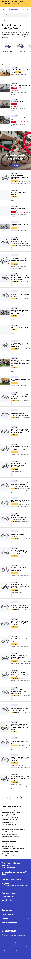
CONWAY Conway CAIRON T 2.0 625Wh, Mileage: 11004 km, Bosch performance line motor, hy (20, 363)
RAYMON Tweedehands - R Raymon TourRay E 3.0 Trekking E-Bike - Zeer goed (20, 277)
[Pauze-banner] (25, 3)
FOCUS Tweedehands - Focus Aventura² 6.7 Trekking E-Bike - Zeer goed (20, 758)
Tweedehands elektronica (9, 841)
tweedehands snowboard (9, 834)
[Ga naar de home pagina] (14, 9)
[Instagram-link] (10, 900)
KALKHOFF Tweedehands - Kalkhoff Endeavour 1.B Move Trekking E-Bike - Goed (20, 708)
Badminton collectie (8, 844)
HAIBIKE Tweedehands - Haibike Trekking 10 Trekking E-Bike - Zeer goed (20, 177)
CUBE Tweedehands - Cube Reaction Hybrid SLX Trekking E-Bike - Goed (20, 586)
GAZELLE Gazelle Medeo (18, 101)
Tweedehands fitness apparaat (11, 812)
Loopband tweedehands (9, 824)
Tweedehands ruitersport (9, 810)
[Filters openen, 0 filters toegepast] (4, 60)
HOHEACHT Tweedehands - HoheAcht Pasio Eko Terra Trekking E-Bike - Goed (19, 517)
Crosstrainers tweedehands (10, 817)
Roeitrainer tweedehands (9, 819)
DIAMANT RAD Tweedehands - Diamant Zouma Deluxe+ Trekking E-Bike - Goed (20, 448)
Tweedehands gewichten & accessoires (13, 829)
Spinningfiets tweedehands (10, 815)
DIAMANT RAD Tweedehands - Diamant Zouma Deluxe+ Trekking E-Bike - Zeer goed (20, 605)
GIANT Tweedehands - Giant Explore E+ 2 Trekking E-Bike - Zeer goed (20, 622)
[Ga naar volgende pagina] (22, 798)
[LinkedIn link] (14, 900)
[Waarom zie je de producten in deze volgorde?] (2, 64)
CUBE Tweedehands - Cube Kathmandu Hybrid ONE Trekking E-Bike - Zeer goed (19, 413)
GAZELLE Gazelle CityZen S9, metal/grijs (19, 224)
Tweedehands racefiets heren (11, 846)
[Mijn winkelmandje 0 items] (27, 10)
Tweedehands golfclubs (9, 831)
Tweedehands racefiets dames (11, 856)
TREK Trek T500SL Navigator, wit (20, 118)
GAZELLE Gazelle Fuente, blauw (20, 85)
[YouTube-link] (6, 900)
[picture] (5, 72)
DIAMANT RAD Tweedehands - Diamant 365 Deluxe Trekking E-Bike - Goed (20, 294)
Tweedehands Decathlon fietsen (7, 52)
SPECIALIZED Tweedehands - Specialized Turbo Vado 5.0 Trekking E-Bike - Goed (20, 465)
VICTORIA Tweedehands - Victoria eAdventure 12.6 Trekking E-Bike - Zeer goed (19, 241)
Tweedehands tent (7, 822)
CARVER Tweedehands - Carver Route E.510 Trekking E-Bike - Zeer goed (20, 534)
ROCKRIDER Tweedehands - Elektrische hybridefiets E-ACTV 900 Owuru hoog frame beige (20, 726)
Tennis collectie (6, 853)
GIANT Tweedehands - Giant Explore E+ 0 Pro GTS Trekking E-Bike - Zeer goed (20, 430)
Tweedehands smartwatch (10, 851)
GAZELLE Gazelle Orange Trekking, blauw (18, 209)
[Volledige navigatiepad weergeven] (2, 20)
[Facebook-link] (3, 900)
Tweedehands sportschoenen (10, 836)
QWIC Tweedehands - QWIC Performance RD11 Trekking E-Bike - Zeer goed (20, 344)
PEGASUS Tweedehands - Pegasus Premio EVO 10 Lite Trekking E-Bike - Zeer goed (19, 674)
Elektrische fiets (20, 51)
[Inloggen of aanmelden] (23, 10)
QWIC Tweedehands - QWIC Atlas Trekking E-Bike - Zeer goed (19, 741)
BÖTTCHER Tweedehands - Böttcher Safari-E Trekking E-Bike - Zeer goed (19, 569)
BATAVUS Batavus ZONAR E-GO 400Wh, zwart (20, 379)
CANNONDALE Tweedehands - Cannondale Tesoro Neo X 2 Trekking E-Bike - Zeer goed (20, 484)
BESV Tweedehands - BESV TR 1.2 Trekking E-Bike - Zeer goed (20, 500)
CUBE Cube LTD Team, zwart (19, 70)
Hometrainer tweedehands (10, 827)
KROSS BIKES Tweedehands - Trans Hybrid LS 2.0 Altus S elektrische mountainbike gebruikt (20, 259)
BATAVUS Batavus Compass (19, 327)
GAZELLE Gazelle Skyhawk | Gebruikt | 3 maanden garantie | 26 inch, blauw (20, 311)
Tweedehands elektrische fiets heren (13, 848)
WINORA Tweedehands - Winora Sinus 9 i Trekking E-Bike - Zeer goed (19, 691)
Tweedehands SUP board (9, 839)
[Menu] (4, 10)
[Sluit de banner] (28, 3)
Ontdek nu (15, 165)
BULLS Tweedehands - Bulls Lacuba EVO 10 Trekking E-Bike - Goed (20, 640)
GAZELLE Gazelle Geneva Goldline (19, 193)
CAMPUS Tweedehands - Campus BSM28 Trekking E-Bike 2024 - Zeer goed (20, 551)
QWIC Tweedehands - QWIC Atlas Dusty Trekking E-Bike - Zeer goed (20, 396)
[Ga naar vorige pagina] (9, 798)
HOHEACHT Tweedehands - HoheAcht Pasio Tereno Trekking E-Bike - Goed (19, 657)
